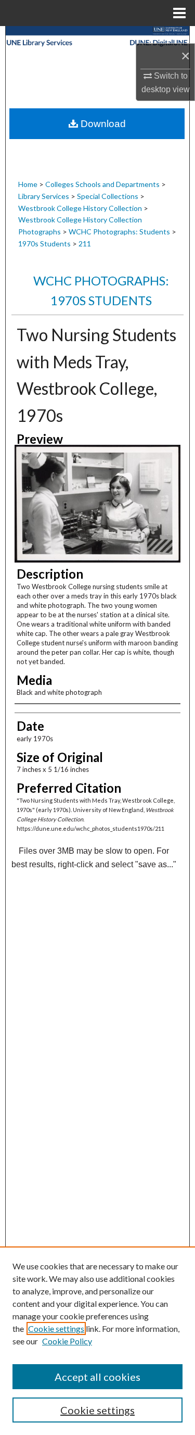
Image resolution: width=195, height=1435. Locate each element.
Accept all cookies (97, 1376)
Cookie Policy (67, 1341)
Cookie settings (56, 1328)
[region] (97, 1340)
